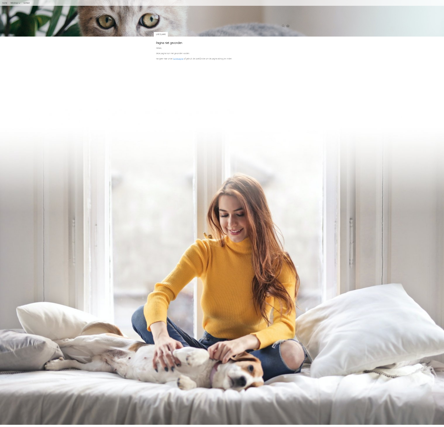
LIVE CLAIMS (161, 34)
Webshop (14, 3)
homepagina (178, 58)
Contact (26, 3)
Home (4, 3)
